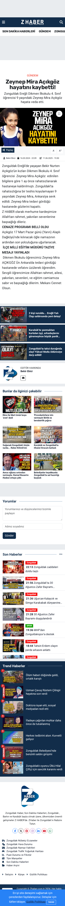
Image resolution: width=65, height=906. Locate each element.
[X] (21, 830)
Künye (21, 874)
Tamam (51, 902)
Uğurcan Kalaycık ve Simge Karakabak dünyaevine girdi (42, 601)
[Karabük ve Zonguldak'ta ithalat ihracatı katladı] (48, 434)
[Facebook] (15, 830)
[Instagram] (32, 830)
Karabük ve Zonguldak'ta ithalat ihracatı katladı (46, 446)
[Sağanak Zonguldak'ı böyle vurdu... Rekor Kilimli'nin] (17, 434)
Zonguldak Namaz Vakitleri (20, 847)
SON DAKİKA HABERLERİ (18, 31)
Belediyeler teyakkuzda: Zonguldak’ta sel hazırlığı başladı (46, 475)
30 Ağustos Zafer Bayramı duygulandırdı (40, 616)
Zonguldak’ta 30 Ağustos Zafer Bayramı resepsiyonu (39, 585)
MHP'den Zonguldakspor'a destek (39, 632)
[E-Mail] (23, 378)
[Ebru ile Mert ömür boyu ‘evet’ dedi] (17, 404)
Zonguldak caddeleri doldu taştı (41, 569)
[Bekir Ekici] (10, 373)
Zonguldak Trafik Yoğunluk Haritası (25, 851)
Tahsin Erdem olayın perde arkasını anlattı (41, 648)
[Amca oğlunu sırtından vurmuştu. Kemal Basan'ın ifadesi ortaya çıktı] (17, 461)
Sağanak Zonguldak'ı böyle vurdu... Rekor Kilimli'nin (16, 446)
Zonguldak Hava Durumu (19, 844)
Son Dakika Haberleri (17, 861)
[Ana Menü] (3, 22)
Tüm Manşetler (14, 858)
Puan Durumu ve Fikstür (18, 854)
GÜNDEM (45, 31)
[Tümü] (60, 554)
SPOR (29, 625)
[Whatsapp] (50, 830)
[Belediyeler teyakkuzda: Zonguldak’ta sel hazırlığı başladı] (48, 461)
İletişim (9, 874)
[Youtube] (44, 830)
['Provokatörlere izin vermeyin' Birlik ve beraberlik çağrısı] (48, 404)
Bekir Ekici (10, 158)
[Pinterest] (26, 830)
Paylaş (9, 150)
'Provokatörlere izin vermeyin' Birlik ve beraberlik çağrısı (43, 418)
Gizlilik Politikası (38, 874)
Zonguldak (31, 562)
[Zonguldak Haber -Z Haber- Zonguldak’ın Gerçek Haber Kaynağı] (32, 22)
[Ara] (61, 22)
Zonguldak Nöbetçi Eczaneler (21, 840)
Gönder (9, 535)
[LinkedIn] (38, 830)
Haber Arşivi (12, 865)
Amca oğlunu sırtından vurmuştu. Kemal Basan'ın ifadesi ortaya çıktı (16, 475)
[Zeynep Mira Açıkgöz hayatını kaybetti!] (32, 127)
